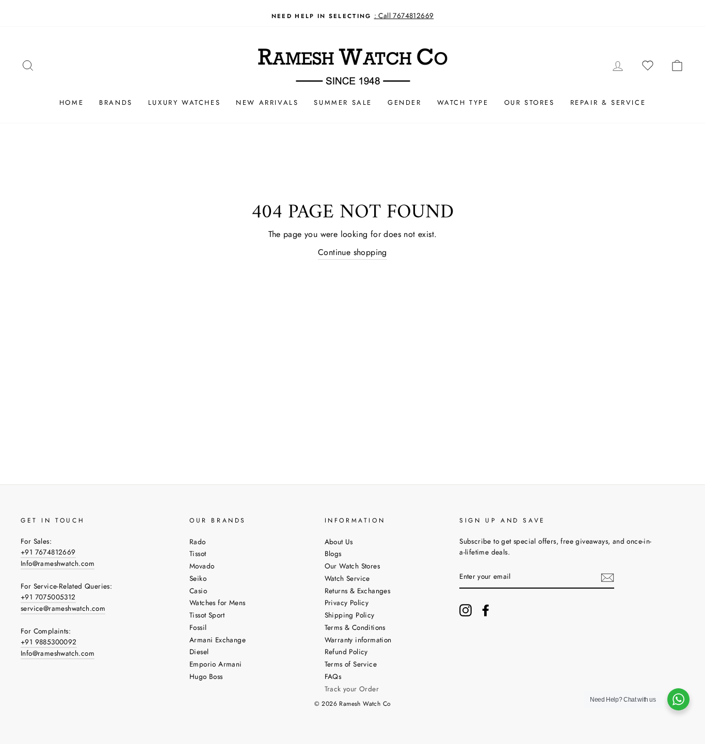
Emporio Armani (215, 664)
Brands (116, 102)
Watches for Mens (217, 602)
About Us (339, 541)
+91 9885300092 (49, 642)
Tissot (197, 553)
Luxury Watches (184, 102)
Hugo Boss (206, 676)
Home (71, 102)
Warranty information (358, 640)
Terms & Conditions (355, 627)
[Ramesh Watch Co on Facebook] (485, 610)
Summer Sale (343, 102)
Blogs (333, 553)
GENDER (405, 102)
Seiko (197, 578)
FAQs (333, 676)
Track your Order (352, 689)
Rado (197, 541)
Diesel (199, 651)
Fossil (197, 627)
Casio (198, 590)
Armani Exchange (217, 640)
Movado (201, 566)
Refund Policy (346, 651)
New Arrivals (267, 102)
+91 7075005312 (48, 597)
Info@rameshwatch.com (57, 563)
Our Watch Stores (352, 566)
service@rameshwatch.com (63, 608)
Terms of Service (351, 664)
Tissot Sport (207, 615)
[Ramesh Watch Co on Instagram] (465, 610)
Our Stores (529, 102)
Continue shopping (352, 252)
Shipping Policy (350, 615)
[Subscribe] (607, 577)
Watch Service (347, 578)
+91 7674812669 (48, 552)
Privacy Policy (347, 602)
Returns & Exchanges (358, 590)
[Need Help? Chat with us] (678, 699)
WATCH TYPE (463, 102)
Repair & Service (608, 102)
